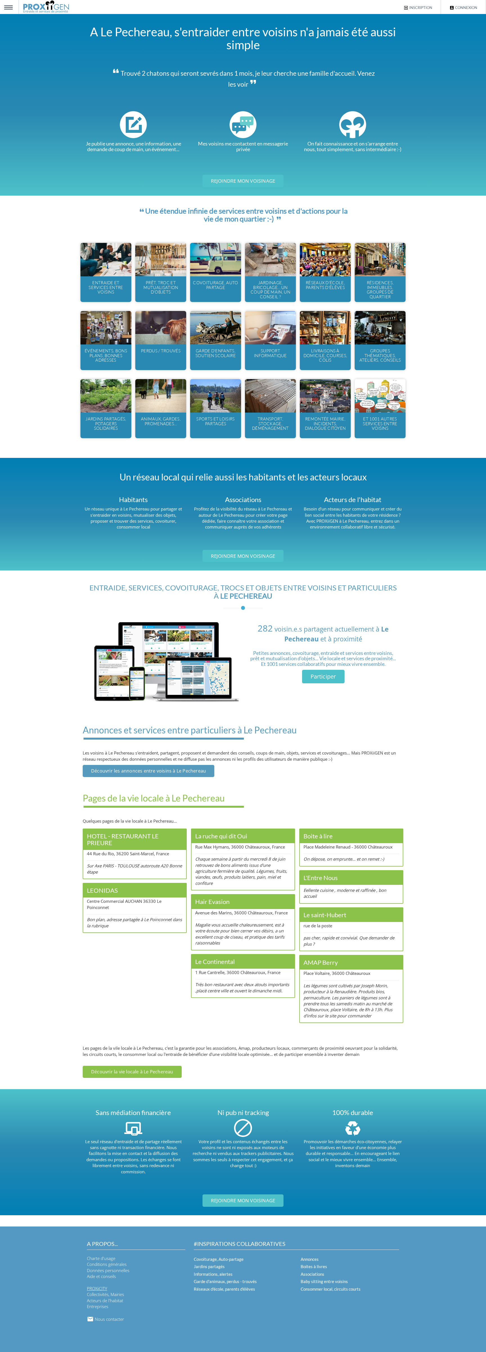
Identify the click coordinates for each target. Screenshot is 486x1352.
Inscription (420, 7)
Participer (323, 676)
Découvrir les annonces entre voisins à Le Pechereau (148, 771)
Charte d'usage (101, 1258)
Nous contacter (109, 1319)
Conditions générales (107, 1264)
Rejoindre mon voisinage (243, 181)
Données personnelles (108, 1270)
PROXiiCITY (97, 1288)
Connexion (465, 7)
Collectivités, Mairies (105, 1294)
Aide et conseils (101, 1276)
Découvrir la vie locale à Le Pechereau (132, 1072)
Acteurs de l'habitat (105, 1300)
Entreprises (97, 1306)
